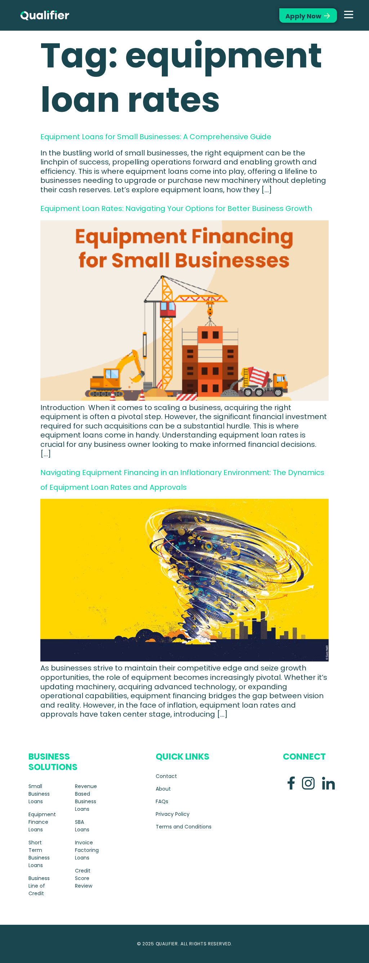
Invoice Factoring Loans (87, 850)
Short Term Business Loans (39, 854)
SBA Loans (82, 825)
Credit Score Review (83, 878)
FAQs (162, 801)
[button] (348, 15)
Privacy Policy (173, 814)
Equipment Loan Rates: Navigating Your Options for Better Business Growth (176, 208)
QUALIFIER (167, 944)
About (163, 788)
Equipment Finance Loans (40, 822)
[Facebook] (291, 783)
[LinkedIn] (328, 783)
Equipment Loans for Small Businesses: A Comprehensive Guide (155, 137)
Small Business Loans (39, 794)
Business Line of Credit (39, 886)
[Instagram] (308, 783)
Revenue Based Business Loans (86, 798)
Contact (166, 776)
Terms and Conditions (184, 826)
